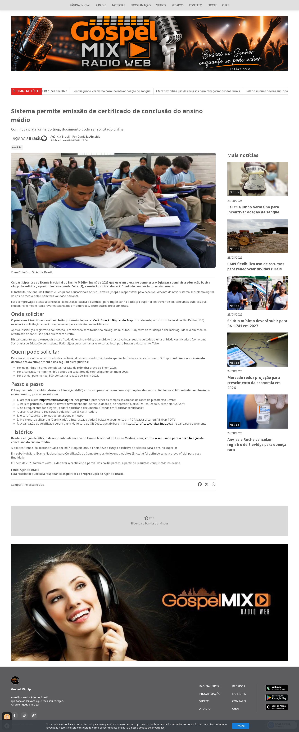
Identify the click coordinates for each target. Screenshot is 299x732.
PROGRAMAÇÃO (140, 5)
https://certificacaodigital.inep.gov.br (63, 400)
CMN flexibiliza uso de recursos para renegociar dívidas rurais (143, 91)
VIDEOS (161, 5)
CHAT (225, 5)
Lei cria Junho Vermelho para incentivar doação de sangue (56, 91)
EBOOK (211, 5)
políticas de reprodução (82, 474)
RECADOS (177, 5)
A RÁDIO (101, 5)
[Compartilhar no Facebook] (200, 484)
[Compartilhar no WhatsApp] (213, 484)
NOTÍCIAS (118, 5)
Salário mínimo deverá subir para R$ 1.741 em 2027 (224, 91)
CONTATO (195, 5)
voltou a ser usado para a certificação (172, 438)
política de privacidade (152, 727)
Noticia (17, 147)
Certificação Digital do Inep (113, 320)
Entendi (241, 725)
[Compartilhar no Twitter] (207, 484)
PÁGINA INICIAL (80, 5)
